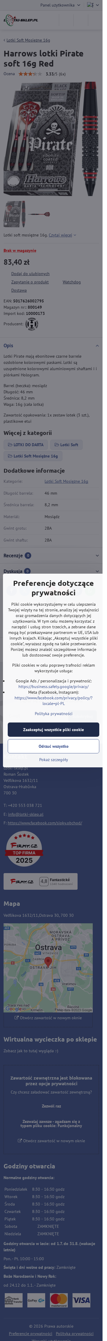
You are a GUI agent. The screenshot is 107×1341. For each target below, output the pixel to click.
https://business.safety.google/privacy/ (53, 686)
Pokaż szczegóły (53, 759)
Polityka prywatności (54, 713)
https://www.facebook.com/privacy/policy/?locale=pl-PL (53, 700)
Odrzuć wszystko (54, 746)
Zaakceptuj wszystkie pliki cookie (53, 729)
